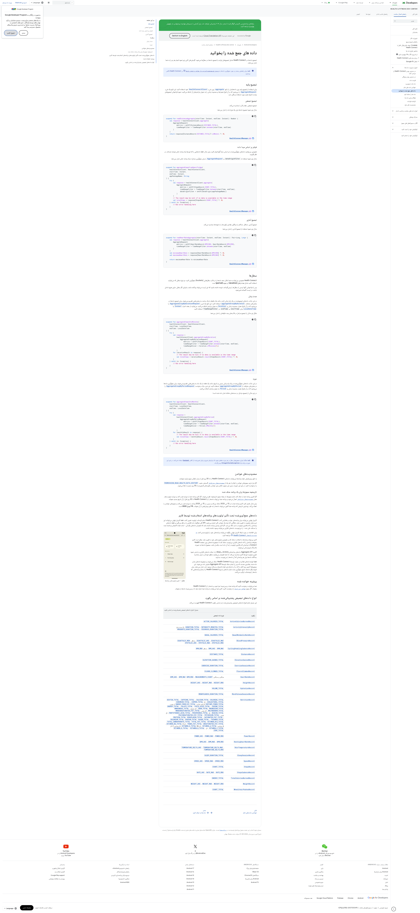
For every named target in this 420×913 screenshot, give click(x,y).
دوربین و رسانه (319, 879)
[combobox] (63, 3)
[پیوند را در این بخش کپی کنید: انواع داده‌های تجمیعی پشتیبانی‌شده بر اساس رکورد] (203, 598)
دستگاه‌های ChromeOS (251, 875)
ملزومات (394, 3)
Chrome (350, 898)
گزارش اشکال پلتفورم (58, 868)
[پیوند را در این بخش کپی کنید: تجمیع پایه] (244, 84)
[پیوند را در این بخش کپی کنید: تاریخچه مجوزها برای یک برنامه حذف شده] (220, 492)
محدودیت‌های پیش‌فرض (216, 483)
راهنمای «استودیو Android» (120, 868)
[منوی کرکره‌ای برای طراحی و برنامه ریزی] (369, 2)
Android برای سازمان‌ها (381, 872)
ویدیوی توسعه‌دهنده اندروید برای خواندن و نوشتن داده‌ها (202, 71)
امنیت (386, 875)
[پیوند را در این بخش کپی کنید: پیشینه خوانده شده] (235, 581)
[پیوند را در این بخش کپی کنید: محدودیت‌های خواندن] (233, 474)
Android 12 (190, 886)
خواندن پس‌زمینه (240, 589)
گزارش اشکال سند (60, 872)
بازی (322, 868)
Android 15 (190, 875)
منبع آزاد (385, 879)
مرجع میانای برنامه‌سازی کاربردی (120, 875)
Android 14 (190, 879)
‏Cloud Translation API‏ (212, 36)
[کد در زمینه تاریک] (252, 116)
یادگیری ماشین (319, 872)
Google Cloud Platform (325, 898)
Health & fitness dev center (403, 9)
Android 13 (190, 882)
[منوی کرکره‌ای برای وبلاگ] (321, 2)
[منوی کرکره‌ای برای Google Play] (335, 2)
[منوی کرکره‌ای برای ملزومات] (389, 2)
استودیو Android (21, 3)
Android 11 (190, 889)
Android (385, 868)
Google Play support (58, 875)
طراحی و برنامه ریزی (378, 3)
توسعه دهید (359, 3)
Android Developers (250, 45)
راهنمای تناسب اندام (382, 14)
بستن (23, 33)
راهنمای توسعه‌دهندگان (123, 872)
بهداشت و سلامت (318, 875)
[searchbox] (405, 21)
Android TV (255, 882)
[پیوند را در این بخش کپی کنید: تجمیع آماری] (244, 220)
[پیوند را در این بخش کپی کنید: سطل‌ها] (247, 276)
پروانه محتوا (223, 830)
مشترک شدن (27, 908)
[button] (405, 58)
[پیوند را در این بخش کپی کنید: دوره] (251, 379)
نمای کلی (414, 14)
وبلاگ (325, 3)
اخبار (386, 882)
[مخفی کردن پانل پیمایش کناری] (393, 909)
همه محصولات (308, 898)
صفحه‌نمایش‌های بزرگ (252, 868)
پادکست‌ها (385, 889)
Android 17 (190, 868)
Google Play (343, 3)
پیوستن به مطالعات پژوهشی (57, 879)
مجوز (375, 908)
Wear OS (255, 872)
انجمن (358, 14)
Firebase (340, 898)
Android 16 (190, 872)
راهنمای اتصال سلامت (400, 14)
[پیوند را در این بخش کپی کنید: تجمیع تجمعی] (243, 101)
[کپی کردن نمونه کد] (255, 116)
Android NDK (124, 882)
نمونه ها (368, 14)
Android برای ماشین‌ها (252, 879)
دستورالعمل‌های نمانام (366, 908)
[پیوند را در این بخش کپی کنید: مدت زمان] (246, 296)
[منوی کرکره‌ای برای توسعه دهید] (353, 2)
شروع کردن (11, 33)
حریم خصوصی (319, 882)
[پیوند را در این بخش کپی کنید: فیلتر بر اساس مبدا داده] (235, 147)
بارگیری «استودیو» (123, 879)
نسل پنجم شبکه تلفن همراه (315, 886)
